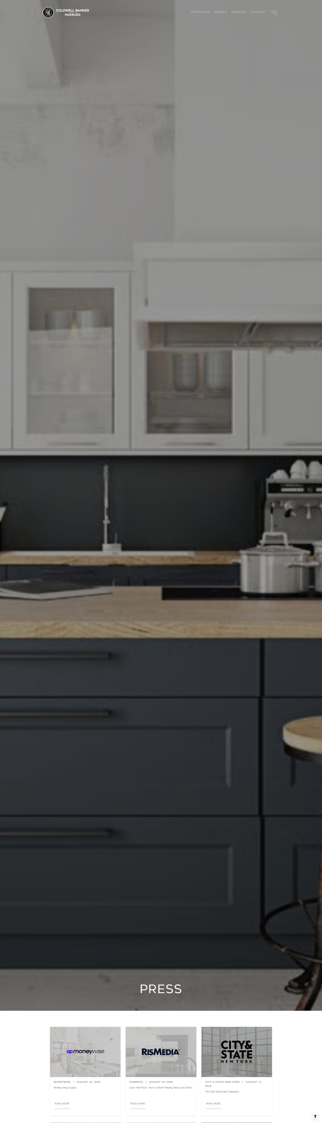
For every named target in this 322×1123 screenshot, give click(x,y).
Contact (258, 12)
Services (238, 12)
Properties (200, 12)
